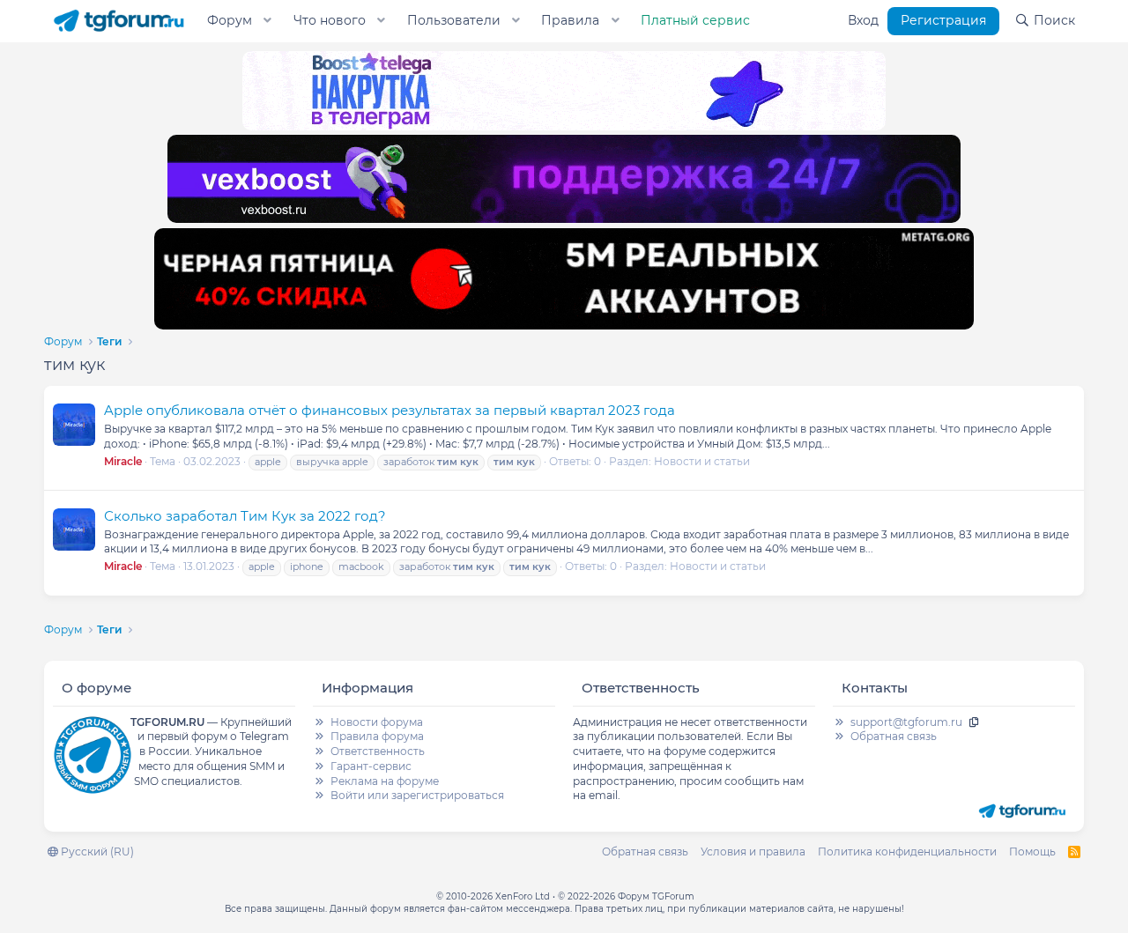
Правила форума (377, 736)
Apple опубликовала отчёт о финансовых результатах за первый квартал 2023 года (389, 410)
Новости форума (376, 722)
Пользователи (454, 20)
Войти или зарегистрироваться (417, 795)
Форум (229, 20)
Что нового (329, 20)
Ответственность (377, 751)
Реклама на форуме (384, 781)
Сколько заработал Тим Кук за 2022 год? (245, 515)
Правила (570, 20)
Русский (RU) (96, 851)
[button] (268, 21)
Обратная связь (893, 736)
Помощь (1032, 851)
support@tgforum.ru (906, 722)
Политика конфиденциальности (907, 851)
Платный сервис (695, 20)
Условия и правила (753, 851)
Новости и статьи (702, 461)
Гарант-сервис (371, 766)
